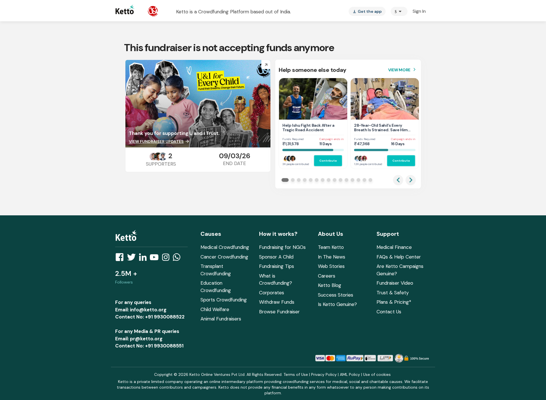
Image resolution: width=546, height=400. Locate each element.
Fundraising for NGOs (282, 247)
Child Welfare (214, 309)
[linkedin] (144, 259)
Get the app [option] (367, 11)
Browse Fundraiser (279, 312)
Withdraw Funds (276, 302)
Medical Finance (394, 247)
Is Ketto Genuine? (337, 304)
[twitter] (133, 259)
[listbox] (367, 11)
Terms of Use (295, 374)
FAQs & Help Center (399, 257)
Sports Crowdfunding (223, 300)
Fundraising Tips (276, 266)
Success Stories (335, 295)
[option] (399, 11)
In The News (331, 257)
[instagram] (167, 259)
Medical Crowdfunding (224, 247)
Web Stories (331, 266)
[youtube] (156, 259)
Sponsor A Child (276, 257)
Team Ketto (331, 247)
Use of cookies (377, 374)
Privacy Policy (324, 374)
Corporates (271, 292)
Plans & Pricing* (394, 302)
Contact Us (389, 312)
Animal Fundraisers (220, 319)
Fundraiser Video (395, 283)
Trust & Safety (393, 292)
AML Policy (350, 374)
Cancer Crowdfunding (224, 257)
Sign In (419, 11)
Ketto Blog (329, 285)
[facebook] (121, 259)
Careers (326, 276)
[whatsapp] (178, 259)
